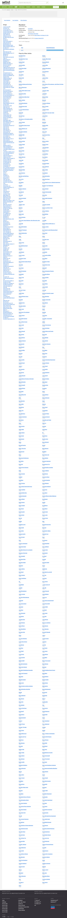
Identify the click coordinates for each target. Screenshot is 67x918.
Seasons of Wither (6, 236)
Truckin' (4, 295)
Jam (4, 172)
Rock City (5, 225)
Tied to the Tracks (6, 286)
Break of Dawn (6, 59)
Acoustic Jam (6, 33)
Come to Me (5, 80)
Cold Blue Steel (6, 79)
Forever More (5, 111)
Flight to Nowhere (6, 108)
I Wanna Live (5, 157)
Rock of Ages (5, 228)
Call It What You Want (7, 68)
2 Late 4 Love (6, 26)
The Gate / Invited (6, 272)
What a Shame (6, 305)
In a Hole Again (6, 162)
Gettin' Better (5, 120)
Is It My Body (5, 166)
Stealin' (4, 257)
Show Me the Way (6, 241)
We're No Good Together (8, 304)
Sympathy (5, 264)
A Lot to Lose (5, 29)
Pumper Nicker (6, 211)
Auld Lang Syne (6, 42)
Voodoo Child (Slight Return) (9, 297)
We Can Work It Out (7, 303)
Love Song (5, 193)
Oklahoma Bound (6, 207)
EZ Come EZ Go (6, 105)
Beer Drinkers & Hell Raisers (8, 49)
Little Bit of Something (7, 187)
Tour (15, 20)
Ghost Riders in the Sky (7, 121)
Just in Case (5, 176)
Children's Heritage (7, 78)
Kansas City (5, 178)
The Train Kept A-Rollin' (7, 280)
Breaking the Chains (7, 63)
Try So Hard (5, 296)
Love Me (4, 192)
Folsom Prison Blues (7, 109)
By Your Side (5, 66)
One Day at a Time (6, 208)
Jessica (4, 174)
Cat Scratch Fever (6, 72)
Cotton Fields (5, 82)
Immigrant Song (6, 161)
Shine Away (5, 238)
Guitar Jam (5, 128)
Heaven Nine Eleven (7, 141)
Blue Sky (4, 55)
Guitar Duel (5, 126)
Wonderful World (6, 312)
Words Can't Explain (7, 313)
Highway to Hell (6, 145)
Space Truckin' (6, 254)
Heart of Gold (6, 139)
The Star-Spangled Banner (8, 278)
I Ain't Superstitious (7, 147)
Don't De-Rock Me (6, 96)
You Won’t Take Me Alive (8, 318)
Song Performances (50, 47)
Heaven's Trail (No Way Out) (8, 142)
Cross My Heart (6, 84)
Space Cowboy (6, 253)
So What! (5, 249)
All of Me (5, 39)
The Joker (5, 276)
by (33, 33)
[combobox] (33, 2)
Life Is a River (5, 186)
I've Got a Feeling (6, 159)
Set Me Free (5, 237)
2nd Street (5, 28)
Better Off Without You (7, 53)
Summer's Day (6, 261)
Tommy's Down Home (7, 291)
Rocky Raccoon (6, 230)
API (35, 905)
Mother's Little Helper (7, 201)
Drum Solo (5, 100)
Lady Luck (5, 179)
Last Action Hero (6, 180)
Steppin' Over (5, 258)
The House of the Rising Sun (8, 274)
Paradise (5, 209)
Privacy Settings (21, 910)
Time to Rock (5, 288)
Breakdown (5, 61)
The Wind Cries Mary (7, 284)
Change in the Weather (7, 75)
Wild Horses (5, 311)
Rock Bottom (5, 224)
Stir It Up (5, 259)
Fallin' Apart (5, 107)
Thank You (5, 270)
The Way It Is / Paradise (8, 283)
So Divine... (5, 247)
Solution (4, 250)
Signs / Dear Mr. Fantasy (8, 243)
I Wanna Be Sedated (7, 155)
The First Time (6, 271)
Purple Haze (5, 212)
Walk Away (5, 300)
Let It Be (4, 184)
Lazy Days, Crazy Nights (8, 182)
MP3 (4, 203)
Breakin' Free (5, 62)
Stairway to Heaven (7, 255)
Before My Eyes (6, 51)
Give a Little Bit (6, 122)
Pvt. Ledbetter (6, 213)
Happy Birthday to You (7, 138)
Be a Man (5, 47)
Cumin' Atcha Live (6, 86)
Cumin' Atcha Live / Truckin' (8, 87)
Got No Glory (5, 124)
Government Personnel (7, 125)
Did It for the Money (7, 93)
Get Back (5, 118)
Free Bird (5, 112)
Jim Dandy (5, 175)
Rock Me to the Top (7, 226)
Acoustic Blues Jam (7, 30)
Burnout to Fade (6, 64)
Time (4, 287)
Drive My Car (5, 99)
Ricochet (5, 221)
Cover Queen (5, 83)
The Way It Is (5, 282)
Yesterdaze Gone (6, 314)
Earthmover (5, 101)
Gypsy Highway (6, 130)
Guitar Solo (5, 129)
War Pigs (5, 301)
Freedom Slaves (6, 114)
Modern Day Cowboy (7, 200)
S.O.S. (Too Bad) (6, 232)
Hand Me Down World (7, 133)
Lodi (4, 189)
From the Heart (6, 116)
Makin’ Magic (5, 195)
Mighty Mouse (6, 197)
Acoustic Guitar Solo (7, 32)
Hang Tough (5, 137)
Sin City (4, 246)
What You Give (6, 307)
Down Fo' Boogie (6, 97)
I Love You (5, 154)
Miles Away (5, 199)
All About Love (6, 36)
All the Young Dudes (7, 41)
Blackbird (5, 54)
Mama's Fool (5, 196)
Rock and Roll (6, 222)
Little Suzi (5, 188)
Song (7, 20)
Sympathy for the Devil (7, 266)
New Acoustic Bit (6, 205)
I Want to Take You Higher (8, 158)
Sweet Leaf (5, 263)
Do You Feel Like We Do (7, 95)
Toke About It (5, 289)
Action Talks (5, 34)
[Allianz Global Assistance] (53, 907)
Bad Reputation (6, 43)
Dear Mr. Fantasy (6, 92)
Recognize (5, 216)
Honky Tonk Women (7, 146)
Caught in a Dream (7, 74)
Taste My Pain (6, 268)
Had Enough (5, 132)
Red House (5, 217)
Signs (4, 242)
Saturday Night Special (7, 233)
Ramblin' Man (6, 214)
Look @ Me (5, 191)
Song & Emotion (6, 251)
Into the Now (5, 164)
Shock (4, 239)
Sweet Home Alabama (7, 262)
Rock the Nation (6, 229)
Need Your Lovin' (6, 204)
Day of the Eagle (6, 89)
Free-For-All (5, 113)
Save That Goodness (7, 234)
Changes (5, 76)
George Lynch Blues (7, 117)
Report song (27, 41)
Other (23, 20)
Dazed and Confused (7, 91)
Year (22, 47)
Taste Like (5, 267)
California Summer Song (8, 67)
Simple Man (5, 245)
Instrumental (5, 163)
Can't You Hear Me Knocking (8, 70)
